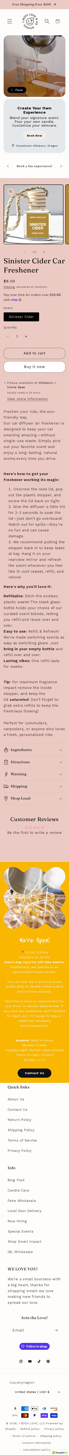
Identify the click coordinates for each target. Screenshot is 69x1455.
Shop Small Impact (25, 1241)
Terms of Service (22, 1140)
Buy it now (34, 367)
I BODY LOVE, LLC (32, 1423)
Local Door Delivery (24, 1211)
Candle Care (18, 1190)
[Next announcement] (61, 166)
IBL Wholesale (20, 1252)
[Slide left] (25, 252)
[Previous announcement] (8, 166)
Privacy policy (54, 1428)
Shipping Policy (21, 1130)
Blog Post (16, 1180)
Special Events (21, 1231)
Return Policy (19, 1120)
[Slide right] (44, 252)
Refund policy (30, 1428)
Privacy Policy (20, 1151)
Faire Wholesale (22, 1201)
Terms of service (24, 1435)
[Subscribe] (56, 1330)
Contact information (36, 1442)
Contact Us (34, 1073)
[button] (9, 21)
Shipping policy (51, 1435)
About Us (16, 1099)
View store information (27, 399)
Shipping (9, 286)
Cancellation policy (36, 1449)
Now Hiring (17, 1221)
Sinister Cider (21, 317)
